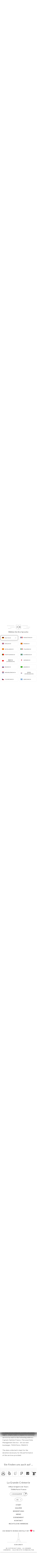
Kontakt (18, 1520)
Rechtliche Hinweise (18, 1524)
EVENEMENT (18, 1517)
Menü (18, 1514)
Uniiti (20, 1544)
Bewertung (18, 1511)
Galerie (18, 1508)
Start (18, 1505)
